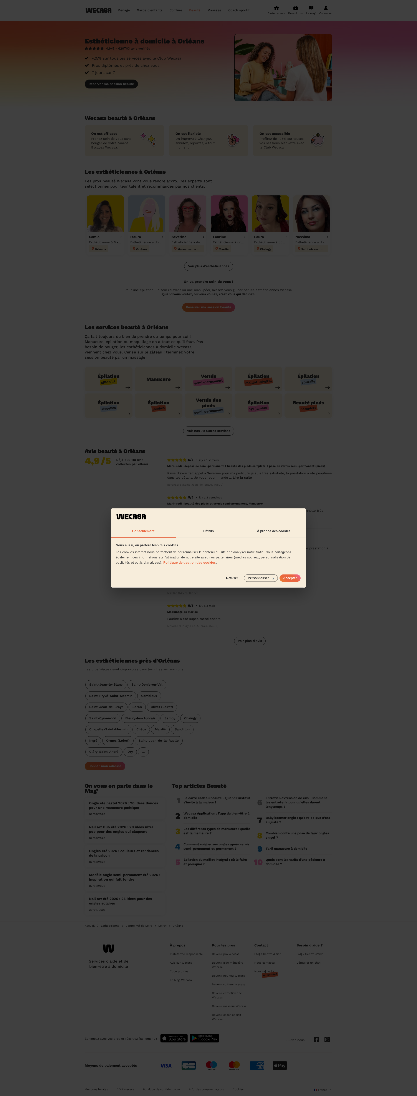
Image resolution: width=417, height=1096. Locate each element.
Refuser (232, 578)
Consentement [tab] (143, 531)
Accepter (290, 578)
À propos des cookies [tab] (273, 531)
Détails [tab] (208, 531)
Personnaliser (258, 578)
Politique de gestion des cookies (189, 562)
